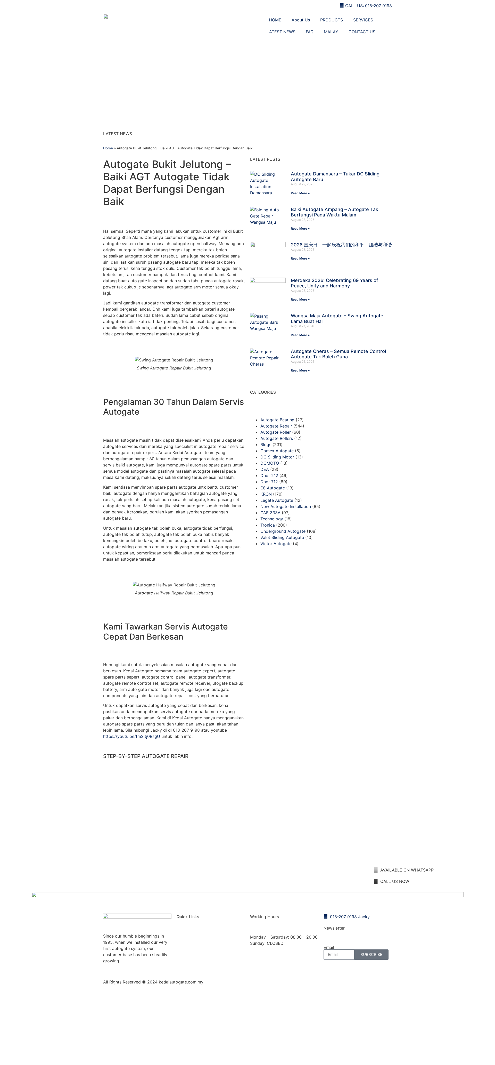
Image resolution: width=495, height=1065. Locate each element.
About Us (301, 19)
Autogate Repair (276, 426)
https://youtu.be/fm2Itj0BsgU (131, 736)
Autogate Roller (275, 432)
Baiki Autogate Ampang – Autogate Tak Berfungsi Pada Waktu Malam (334, 212)
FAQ (310, 31)
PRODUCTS (331, 19)
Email (329, 947)
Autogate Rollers (276, 438)
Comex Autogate (277, 450)
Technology (271, 518)
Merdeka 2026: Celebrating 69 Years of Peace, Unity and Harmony (334, 283)
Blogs (265, 444)
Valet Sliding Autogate (282, 537)
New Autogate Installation (285, 506)
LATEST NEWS (281, 31)
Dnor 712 (269, 481)
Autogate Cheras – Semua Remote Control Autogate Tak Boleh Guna (338, 354)
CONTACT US (362, 31)
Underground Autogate (283, 531)
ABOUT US (192, 958)
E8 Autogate (272, 487)
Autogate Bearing (277, 419)
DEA (264, 469)
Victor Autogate (276, 543)
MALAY (331, 31)
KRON (266, 494)
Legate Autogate (276, 500)
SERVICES (363, 19)
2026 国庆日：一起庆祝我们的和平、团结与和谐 (341, 244)
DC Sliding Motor (277, 456)
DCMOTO (269, 463)
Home (108, 148)
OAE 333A (270, 512)
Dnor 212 (269, 475)
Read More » (300, 193)
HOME (275, 19)
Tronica (267, 525)
